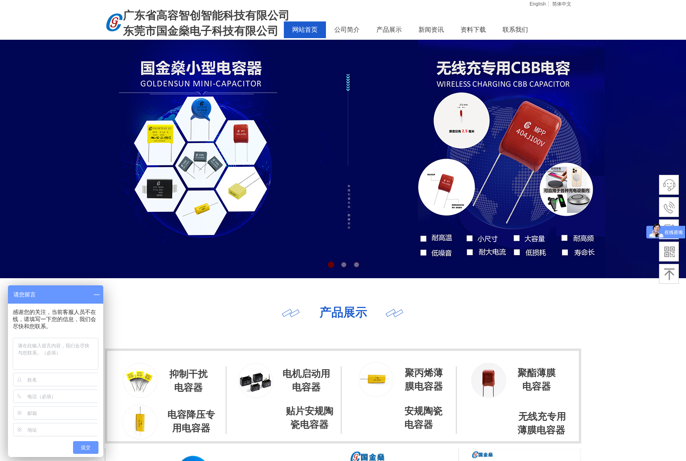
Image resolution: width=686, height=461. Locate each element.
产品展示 (389, 29)
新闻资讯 (431, 29)
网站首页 (305, 29)
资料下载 (473, 29)
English (538, 4)
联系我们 (515, 29)
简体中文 (561, 4)
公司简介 (347, 29)
